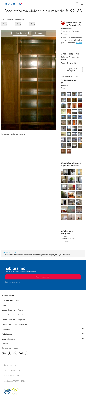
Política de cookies (11, 376)
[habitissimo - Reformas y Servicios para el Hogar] (10, 4)
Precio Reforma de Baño (10, 298)
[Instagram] (4, 353)
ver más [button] (79, 43)
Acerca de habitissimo (10, 342)
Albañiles (5, 321)
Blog (3, 308)
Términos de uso (10, 365)
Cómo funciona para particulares (13, 332)
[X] (15, 353)
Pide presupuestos (43, 400)
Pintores (5, 316)
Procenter (5, 315)
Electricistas (6, 319)
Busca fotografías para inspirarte (12, 19)
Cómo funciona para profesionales (14, 337)
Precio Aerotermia (8, 300)
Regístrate (5, 334)
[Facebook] (10, 353)
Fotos (4, 312)
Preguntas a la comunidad (11, 310)
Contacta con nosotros (10, 348)
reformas (65, 241)
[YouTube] (21, 353)
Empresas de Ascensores (11, 303)
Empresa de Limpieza (9, 305)
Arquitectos (6, 323)
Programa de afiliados (9, 346)
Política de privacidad (12, 370)
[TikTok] (27, 353)
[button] (43, 295)
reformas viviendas (69, 239)
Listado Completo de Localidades (14, 324)
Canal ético (6, 344)
